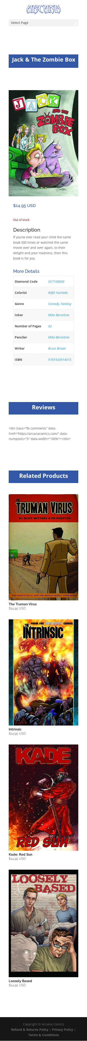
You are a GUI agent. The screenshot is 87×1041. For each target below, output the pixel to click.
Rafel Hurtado (58, 292)
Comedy (53, 304)
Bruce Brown (57, 348)
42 (50, 326)
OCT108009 (56, 281)
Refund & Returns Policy (29, 1029)
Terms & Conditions (43, 1035)
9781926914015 (59, 359)
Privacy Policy (63, 1029)
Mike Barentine (58, 315)
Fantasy (66, 304)
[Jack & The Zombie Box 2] (43, 195)
